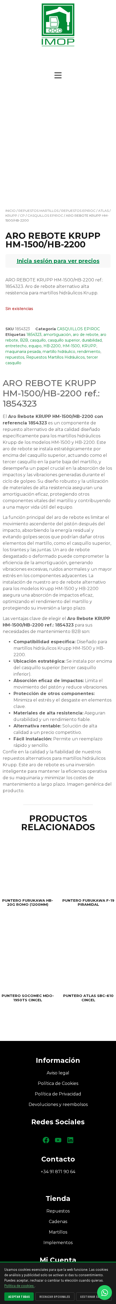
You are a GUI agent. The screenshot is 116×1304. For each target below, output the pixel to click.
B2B (24, 340)
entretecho (16, 345)
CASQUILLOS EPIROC (45, 215)
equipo (35, 345)
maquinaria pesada (23, 351)
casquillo (38, 340)
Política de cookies (19, 1285)
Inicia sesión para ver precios (58, 261)
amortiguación (57, 334)
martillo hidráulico (59, 351)
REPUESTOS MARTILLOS (38, 211)
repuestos (14, 357)
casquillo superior (64, 340)
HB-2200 (52, 345)
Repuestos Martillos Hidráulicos (55, 357)
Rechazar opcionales (54, 1296)
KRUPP (89, 345)
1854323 (34, 334)
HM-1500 (71, 345)
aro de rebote (85, 334)
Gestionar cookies (93, 1296)
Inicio (10, 211)
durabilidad (92, 340)
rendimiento (88, 351)
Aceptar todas (19, 1296)
